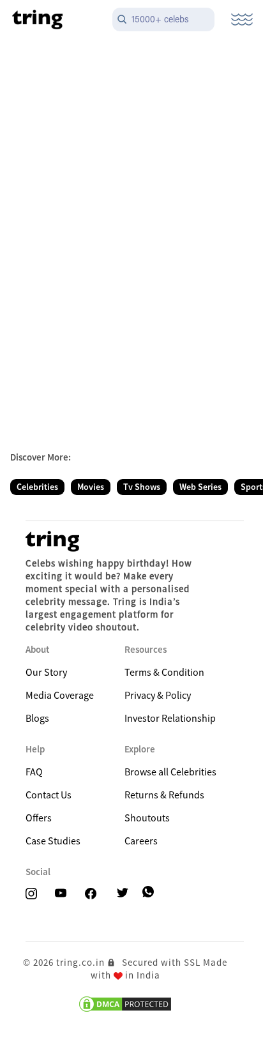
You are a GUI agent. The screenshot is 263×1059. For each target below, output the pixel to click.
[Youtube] (64, 894)
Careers (141, 840)
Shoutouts (147, 817)
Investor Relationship (170, 718)
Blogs (37, 718)
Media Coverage (60, 695)
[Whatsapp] (149, 892)
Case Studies (53, 840)
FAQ (34, 771)
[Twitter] (126, 894)
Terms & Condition (164, 672)
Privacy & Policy (157, 695)
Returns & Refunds (164, 794)
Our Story (46, 672)
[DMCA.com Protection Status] (125, 1004)
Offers (39, 817)
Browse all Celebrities (170, 771)
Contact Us (48, 794)
